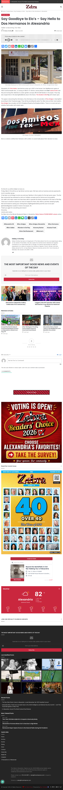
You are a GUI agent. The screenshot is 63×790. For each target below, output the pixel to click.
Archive (3, 739)
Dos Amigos (49, 99)
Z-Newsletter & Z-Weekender (8, 759)
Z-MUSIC (3, 757)
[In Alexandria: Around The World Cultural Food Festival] (31, 676)
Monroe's (40, 231)
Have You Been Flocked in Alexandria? (20, 1)
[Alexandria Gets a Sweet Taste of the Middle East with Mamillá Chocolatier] (52, 320)
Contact (3, 749)
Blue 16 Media (43, 787)
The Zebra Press (28, 787)
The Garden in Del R (42, 95)
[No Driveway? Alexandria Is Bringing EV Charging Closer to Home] (52, 688)
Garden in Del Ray (24, 227)
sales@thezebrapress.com (37, 775)
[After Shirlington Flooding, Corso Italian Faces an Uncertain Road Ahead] (31, 320)
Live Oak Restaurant (26, 231)
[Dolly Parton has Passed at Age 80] (11, 688)
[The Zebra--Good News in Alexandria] (31, 7)
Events (3, 741)
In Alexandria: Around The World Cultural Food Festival (16, 709)
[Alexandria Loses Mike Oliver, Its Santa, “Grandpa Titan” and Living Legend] (31, 664)
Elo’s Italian (13, 88)
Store (2, 747)
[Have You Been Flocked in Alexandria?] (11, 676)
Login (60, 354)
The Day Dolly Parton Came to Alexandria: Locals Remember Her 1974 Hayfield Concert (25, 702)
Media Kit (3, 754)
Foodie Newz (9, 11)
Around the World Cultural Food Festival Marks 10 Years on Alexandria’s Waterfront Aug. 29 (9, 329)
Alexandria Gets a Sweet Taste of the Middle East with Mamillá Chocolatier (52, 328)
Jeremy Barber (39, 227)
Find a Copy (31, 392)
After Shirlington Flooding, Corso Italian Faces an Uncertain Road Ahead (30, 328)
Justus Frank (54, 90)
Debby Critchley (8, 30)
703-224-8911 (25, 775)
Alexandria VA (9, 224)
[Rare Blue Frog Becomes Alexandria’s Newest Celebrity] (52, 676)
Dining (3, 744)
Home (4, 11)
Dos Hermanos (54, 224)
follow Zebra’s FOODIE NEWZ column (46, 214)
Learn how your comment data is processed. (33, 367)
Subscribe (3, 752)
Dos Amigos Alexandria (37, 224)
